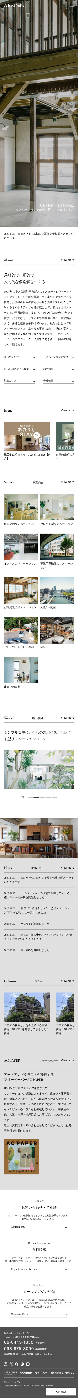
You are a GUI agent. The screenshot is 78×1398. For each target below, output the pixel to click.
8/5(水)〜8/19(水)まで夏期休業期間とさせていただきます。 (39, 236)
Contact (61, 1392)
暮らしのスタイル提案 (16, 369)
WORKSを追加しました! (27, 950)
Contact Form (18, 1227)
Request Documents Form (24, 1269)
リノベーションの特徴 (55, 357)
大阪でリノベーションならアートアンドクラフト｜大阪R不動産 (14, 5)
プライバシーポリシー (13, 1382)
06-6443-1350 (18, 1342)
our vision (48, 369)
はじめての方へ (12, 357)
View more (67, 260)
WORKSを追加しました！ (28, 923)
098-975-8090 (19, 1348)
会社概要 (48, 380)
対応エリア (10, 380)
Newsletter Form (19, 1314)
